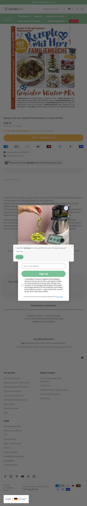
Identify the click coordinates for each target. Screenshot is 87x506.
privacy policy (59, 296)
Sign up (43, 273)
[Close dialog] (66, 208)
